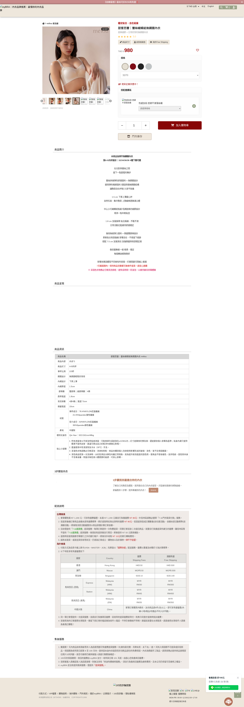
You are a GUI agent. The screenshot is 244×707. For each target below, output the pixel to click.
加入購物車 (182, 125)
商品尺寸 (126, 42)
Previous (41, 101)
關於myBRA (95, 693)
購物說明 (63, 693)
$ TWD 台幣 (192, 6)
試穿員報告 (140, 42)
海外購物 (73, 693)
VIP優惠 (52, 693)
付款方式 (43, 693)
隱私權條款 (130, 693)
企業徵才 (107, 693)
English (211, 6)
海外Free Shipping (160, 42)
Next (110, 101)
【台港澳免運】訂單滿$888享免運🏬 (121, 2)
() (229, 7)
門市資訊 (84, 693)
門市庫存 (136, 136)
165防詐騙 (118, 693)
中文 (203, 6)
